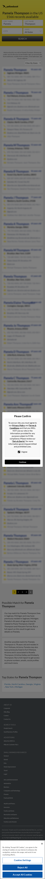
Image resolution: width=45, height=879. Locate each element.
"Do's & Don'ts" (18, 441)
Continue (22, 462)
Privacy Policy (18, 425)
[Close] (42, 843)
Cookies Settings (22, 860)
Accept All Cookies (22, 874)
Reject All (23, 867)
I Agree (24, 452)
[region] (22, 859)
